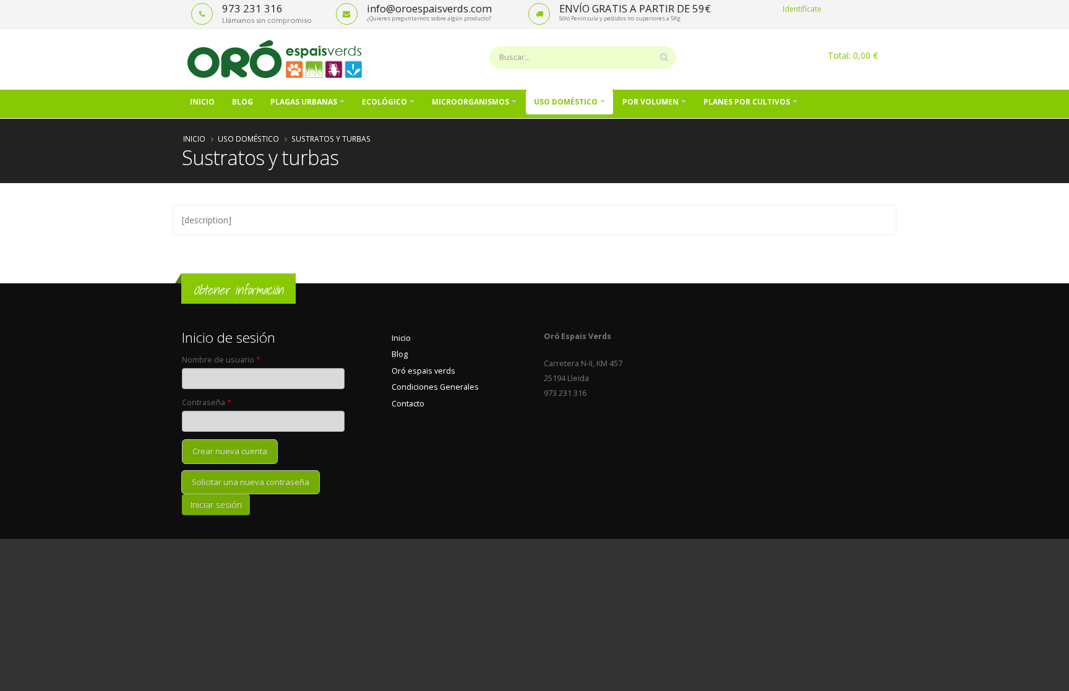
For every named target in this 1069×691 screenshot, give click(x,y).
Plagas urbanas (303, 102)
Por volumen (650, 102)
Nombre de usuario (221, 359)
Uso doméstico (566, 102)
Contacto (408, 403)
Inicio (202, 102)
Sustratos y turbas (331, 139)
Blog (242, 102)
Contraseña (206, 402)
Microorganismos (470, 102)
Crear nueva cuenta (229, 451)
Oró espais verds (423, 371)
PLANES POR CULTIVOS (746, 102)
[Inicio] (279, 58)
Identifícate (802, 9)
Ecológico (384, 102)
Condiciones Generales (435, 387)
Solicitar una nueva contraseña (250, 481)
